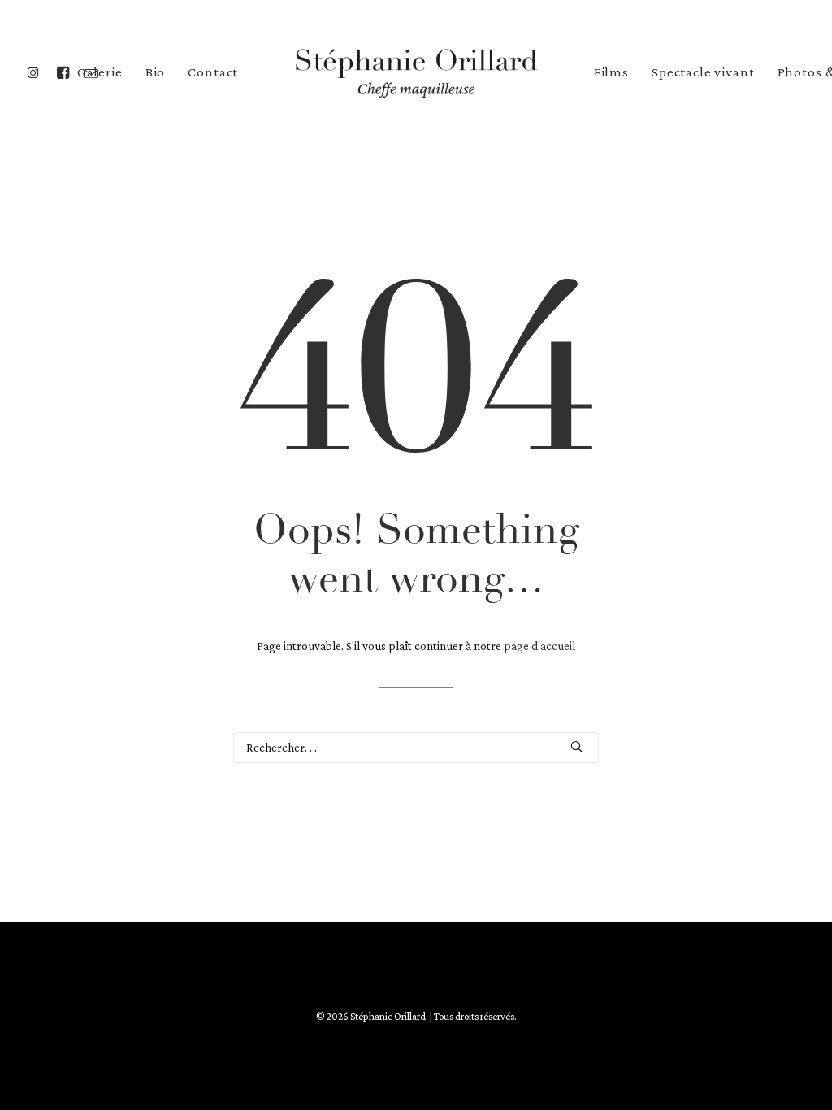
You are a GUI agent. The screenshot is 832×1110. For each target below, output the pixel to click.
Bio (155, 72)
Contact (213, 72)
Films (611, 72)
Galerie (100, 72)
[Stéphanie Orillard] (416, 72)
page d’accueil (539, 646)
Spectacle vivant (703, 72)
